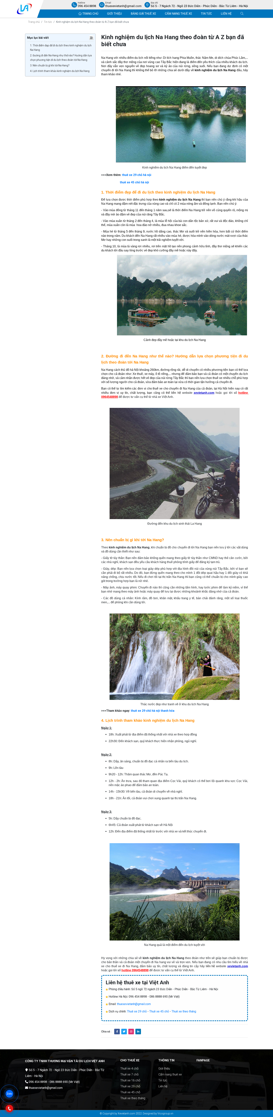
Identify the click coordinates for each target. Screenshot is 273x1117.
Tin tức (206, 13)
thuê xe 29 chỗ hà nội (136, 175)
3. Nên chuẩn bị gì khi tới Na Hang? (49, 65)
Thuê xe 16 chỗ (130, 1080)
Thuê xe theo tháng (184, 1011)
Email (123, 4)
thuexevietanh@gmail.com (134, 1004)
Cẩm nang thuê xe (178, 13)
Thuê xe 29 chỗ (137, 1011)
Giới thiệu (114, 13)
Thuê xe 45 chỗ (159, 1011)
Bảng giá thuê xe (143, 13)
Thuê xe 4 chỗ (129, 1068)
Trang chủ (90, 13)
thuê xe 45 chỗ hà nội (134, 182)
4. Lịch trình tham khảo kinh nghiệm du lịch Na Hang (60, 71)
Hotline (87, 4)
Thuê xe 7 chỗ (129, 1074)
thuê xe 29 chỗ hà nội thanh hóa (152, 710)
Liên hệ (226, 13)
